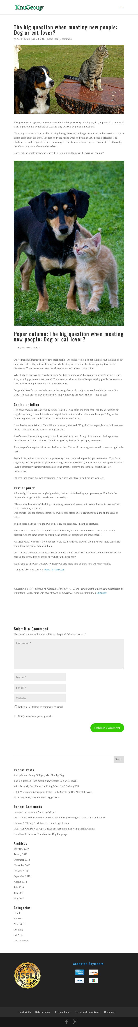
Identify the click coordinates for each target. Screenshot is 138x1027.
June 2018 (19, 893)
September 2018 (22, 876)
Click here (101, 593)
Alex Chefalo (23, 39)
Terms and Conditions (87, 1012)
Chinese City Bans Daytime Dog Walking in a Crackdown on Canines (69, 817)
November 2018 (22, 865)
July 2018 (19, 887)
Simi (16, 812)
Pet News (18, 935)
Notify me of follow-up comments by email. (40, 707)
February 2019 (21, 848)
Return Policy (42, 1012)
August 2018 (20, 882)
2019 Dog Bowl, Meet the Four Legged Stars (37, 797)
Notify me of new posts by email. (35, 716)
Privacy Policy (63, 1012)
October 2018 (21, 871)
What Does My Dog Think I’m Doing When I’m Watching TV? (46, 786)
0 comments (66, 39)
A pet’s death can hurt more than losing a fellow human (67, 828)
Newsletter (52, 39)
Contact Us (25, 1012)
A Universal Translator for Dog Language (45, 834)
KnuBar (18, 918)
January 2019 (20, 854)
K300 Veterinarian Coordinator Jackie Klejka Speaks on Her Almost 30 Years (53, 792)
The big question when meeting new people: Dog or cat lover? (45, 781)
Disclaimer (110, 1012)
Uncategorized (21, 940)
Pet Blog (18, 929)
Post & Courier (54, 569)
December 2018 (22, 860)
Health (17, 913)
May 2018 (19, 898)
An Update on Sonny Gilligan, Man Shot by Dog (39, 775)
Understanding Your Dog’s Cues (39, 812)
